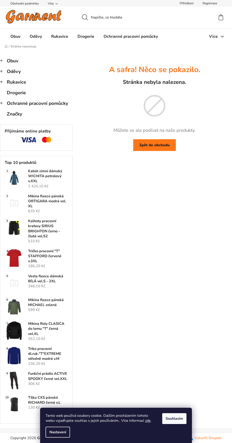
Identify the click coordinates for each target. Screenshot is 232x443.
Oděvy (14, 71)
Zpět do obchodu (154, 145)
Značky (14, 114)
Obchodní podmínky (24, 3)
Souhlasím (174, 418)
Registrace (210, 3)
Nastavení (57, 432)
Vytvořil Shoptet (208, 438)
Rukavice (16, 82)
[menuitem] (15, 36)
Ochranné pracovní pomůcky (37, 103)
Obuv (12, 61)
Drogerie (16, 93)
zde (148, 420)
